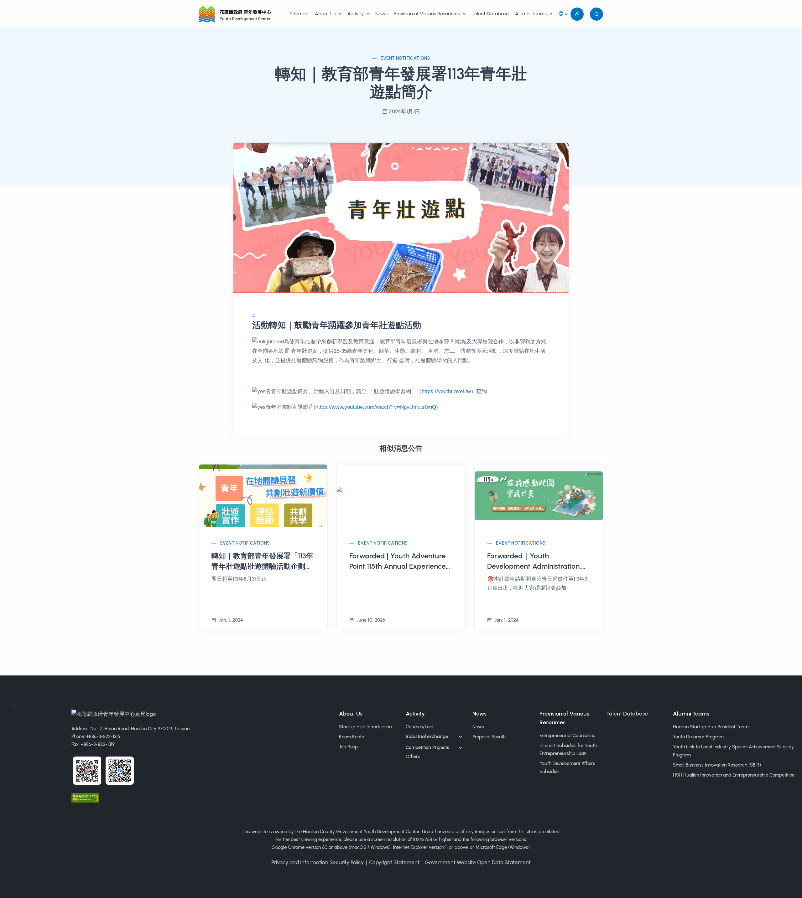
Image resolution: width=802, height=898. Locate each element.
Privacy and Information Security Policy (317, 862)
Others (413, 756)
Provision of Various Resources (427, 14)
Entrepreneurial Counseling (567, 735)
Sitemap (299, 14)
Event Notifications (405, 58)
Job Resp (348, 747)
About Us (326, 14)
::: (281, 14)
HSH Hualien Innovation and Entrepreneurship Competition (733, 775)
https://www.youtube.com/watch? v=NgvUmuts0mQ (375, 407)
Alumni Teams (531, 14)
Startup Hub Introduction (365, 727)
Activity (356, 14)
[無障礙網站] (85, 797)
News (381, 14)
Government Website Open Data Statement (478, 862)
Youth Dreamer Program (698, 737)
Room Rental (352, 737)
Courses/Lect (420, 727)
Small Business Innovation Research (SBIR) (717, 765)
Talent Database (490, 14)
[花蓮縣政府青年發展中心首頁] (236, 14)
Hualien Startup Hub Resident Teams (712, 727)
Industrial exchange (427, 736)
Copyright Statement (394, 862)
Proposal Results (489, 737)
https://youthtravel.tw (446, 391)
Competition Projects (427, 747)
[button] (562, 14)
